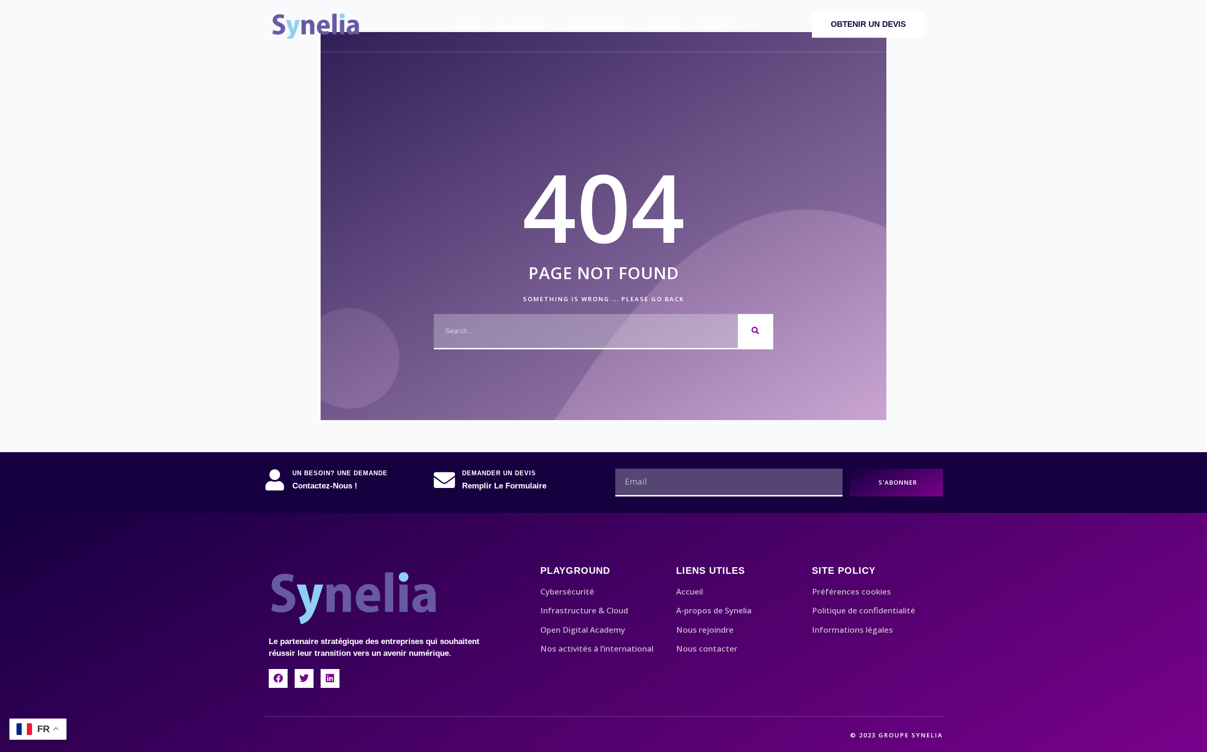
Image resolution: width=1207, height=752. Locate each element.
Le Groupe (712, 25)
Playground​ (520, 25)
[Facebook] (278, 678)
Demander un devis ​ (500, 473)
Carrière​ (663, 25)
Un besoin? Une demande (340, 473)
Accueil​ (468, 25)
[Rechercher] (755, 331)
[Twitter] (304, 678)
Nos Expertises (596, 25)
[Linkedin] (330, 678)
